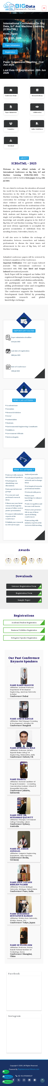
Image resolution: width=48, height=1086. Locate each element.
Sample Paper (24, 600)
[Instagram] (24, 1080)
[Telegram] (35, 1080)
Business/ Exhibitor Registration (24, 630)
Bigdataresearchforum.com (28, 1069)
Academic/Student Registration (24, 622)
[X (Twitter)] (19, 1080)
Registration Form (24, 593)
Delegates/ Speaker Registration (24, 638)
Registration (10, 52)
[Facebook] (13, 1080)
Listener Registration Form (24, 586)
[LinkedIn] (29, 1080)
